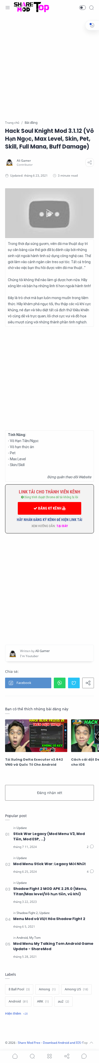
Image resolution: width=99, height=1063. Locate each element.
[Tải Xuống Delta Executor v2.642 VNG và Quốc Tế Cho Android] (36, 735)
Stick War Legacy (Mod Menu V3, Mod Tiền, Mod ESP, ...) (49, 836)
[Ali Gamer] (24, 160)
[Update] (21, 828)
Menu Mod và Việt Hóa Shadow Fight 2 (49, 918)
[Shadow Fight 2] (27, 913)
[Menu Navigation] (7, 7)
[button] (82, 7)
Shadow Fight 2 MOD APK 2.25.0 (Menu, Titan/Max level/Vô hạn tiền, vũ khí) (50, 891)
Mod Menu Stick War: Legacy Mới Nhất (49, 863)
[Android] (22, 937)
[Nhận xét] (90, 846)
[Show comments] (84, 1056)
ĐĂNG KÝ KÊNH (49, 508)
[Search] (91, 7)
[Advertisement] (49, 71)
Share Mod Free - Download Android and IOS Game (54, 1042)
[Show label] (16, 1013)
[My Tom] (35, 937)
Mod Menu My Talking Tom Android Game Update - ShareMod (53, 946)
